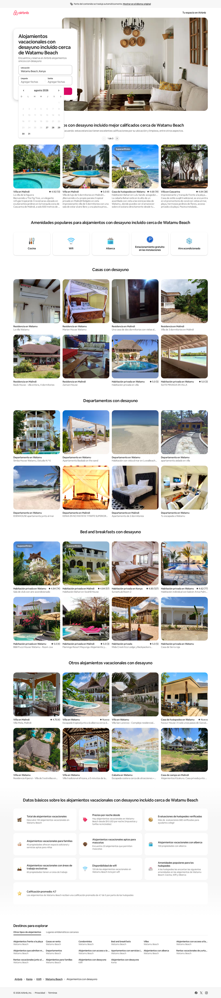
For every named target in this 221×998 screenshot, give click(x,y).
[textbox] (32, 82)
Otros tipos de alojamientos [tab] (27, 932)
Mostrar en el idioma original (137, 4)
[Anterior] (104, 138)
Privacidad (40, 992)
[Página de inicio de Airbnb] (21, 12)
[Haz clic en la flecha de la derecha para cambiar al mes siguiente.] (59, 90)
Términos (52, 992)
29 (59, 127)
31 (29, 133)
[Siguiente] (117, 138)
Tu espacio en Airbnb (194, 12)
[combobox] (45, 71)
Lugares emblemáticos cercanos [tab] (62, 932)
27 (47, 127)
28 (53, 127)
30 (23, 133)
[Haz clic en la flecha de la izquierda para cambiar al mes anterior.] (24, 90)
